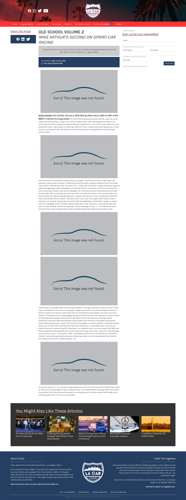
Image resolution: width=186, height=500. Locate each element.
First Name (127, 50)
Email (125, 40)
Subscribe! (169, 63)
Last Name (154, 50)
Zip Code (126, 60)
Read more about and (34, 484)
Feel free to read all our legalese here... (160, 487)
